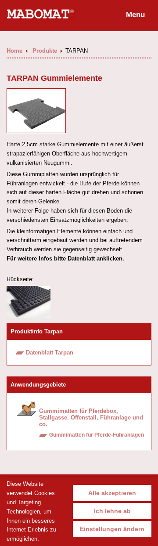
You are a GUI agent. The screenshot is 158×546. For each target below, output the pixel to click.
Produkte (45, 50)
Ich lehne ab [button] (112, 510)
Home (15, 50)
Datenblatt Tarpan (49, 352)
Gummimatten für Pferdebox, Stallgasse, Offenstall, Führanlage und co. (91, 417)
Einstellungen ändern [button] (112, 528)
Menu (135, 15)
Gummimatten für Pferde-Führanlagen (96, 435)
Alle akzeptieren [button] (112, 492)
